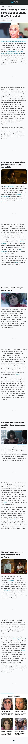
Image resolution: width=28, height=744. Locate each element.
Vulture (18, 375)
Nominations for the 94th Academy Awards (13, 41)
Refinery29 (13, 519)
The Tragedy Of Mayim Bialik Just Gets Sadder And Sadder (7, 713)
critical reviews (9, 186)
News (2, 6)
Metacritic (4, 202)
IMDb (16, 262)
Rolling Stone (7, 590)
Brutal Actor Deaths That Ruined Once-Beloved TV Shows (6, 733)
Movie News (8, 6)
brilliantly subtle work (19, 639)
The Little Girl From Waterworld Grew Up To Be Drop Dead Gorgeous (20, 714)
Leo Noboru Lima (7, 19)
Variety (23, 650)
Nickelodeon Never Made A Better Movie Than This (20, 733)
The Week (11, 580)
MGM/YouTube (23, 182)
